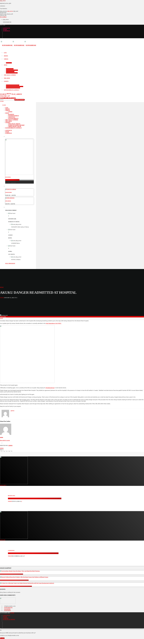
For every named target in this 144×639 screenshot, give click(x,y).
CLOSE (2, 638)
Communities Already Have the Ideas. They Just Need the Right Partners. (11, 574)
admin (1, 437)
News (2, 287)
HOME (12, 613)
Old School (8, 177)
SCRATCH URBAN (8, 192)
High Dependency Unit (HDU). (53, 323)
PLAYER (8, 98)
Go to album (3, 17)
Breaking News (11, 495)
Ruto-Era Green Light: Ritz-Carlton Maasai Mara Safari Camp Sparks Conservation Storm (33, 553)
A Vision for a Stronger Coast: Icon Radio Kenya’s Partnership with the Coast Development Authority (16, 586)
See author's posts (5, 440)
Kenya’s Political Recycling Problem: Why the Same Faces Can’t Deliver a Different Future (14, 580)
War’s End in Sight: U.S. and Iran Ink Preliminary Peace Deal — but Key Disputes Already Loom (34, 498)
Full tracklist (10, 263)
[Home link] (18, 45)
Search (19, 99)
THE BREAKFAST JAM (12, 180)
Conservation (11, 550)
